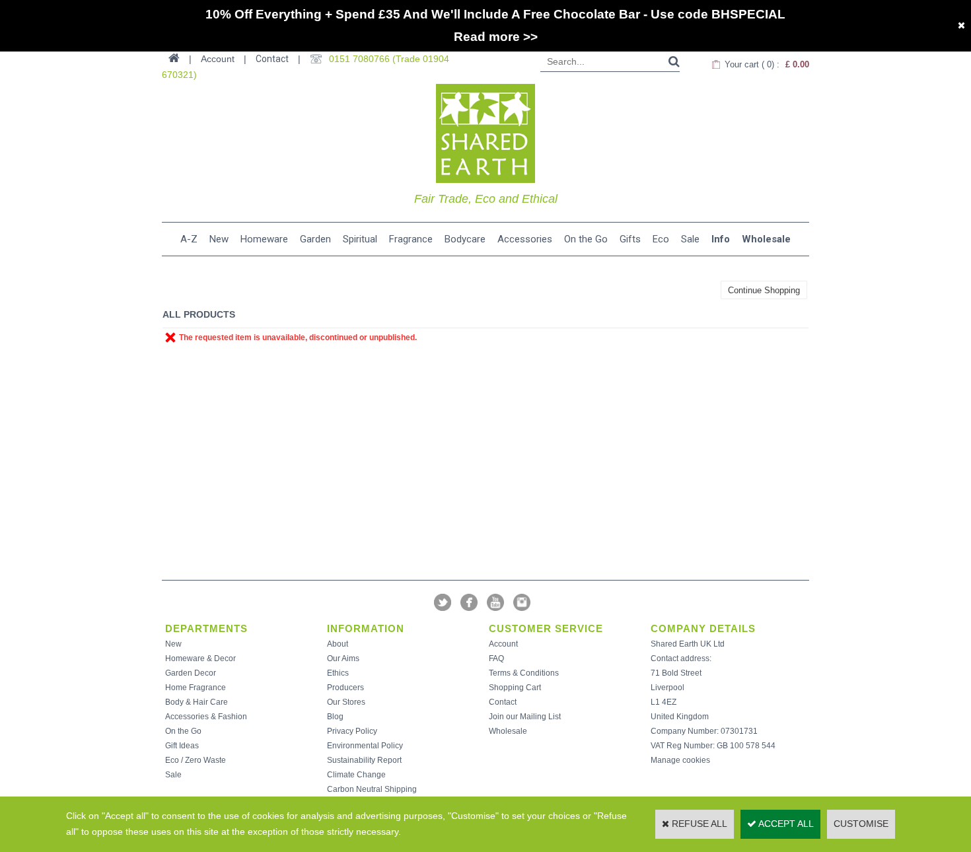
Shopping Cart (515, 687)
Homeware (264, 239)
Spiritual (360, 239)
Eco (661, 239)
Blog (335, 716)
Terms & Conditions (524, 673)
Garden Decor (190, 673)
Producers (345, 687)
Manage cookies (680, 760)
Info (720, 239)
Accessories (524, 239)
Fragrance (411, 239)
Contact (272, 58)
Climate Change (356, 774)
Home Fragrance (195, 687)
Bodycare (465, 239)
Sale (690, 239)
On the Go (586, 239)
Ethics (338, 673)
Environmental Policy (365, 745)
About (337, 644)
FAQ (496, 658)
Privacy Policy (352, 731)
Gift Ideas (182, 745)
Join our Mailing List (525, 716)
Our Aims (343, 658)
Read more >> (496, 37)
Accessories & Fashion (206, 716)
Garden (315, 239)
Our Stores (346, 702)
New (219, 239)
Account (503, 644)
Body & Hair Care (196, 702)
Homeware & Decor (200, 658)
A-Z (189, 239)
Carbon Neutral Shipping (372, 789)
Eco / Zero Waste (195, 760)
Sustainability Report (364, 760)
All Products (198, 314)
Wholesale (766, 239)
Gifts (630, 239)
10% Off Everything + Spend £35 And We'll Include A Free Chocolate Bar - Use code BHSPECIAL (495, 14)
